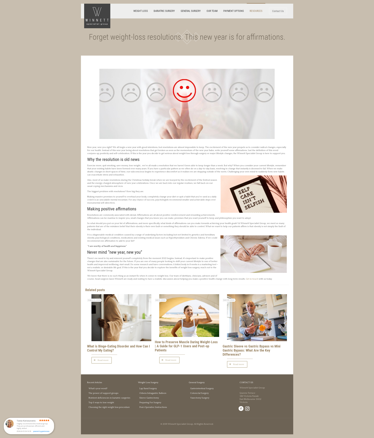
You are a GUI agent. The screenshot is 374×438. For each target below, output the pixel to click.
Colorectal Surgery (199, 393)
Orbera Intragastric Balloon (152, 393)
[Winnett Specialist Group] (97, 16)
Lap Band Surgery (148, 388)
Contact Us (278, 11)
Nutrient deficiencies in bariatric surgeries (109, 398)
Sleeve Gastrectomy (149, 398)
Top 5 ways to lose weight (101, 402)
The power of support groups (103, 393)
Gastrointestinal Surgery (202, 388)
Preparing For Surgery (150, 402)
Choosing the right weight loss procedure (109, 407)
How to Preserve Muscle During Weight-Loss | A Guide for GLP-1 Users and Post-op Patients (186, 346)
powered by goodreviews (41, 431)
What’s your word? (98, 388)
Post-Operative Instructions (153, 407)
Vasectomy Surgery (199, 398)
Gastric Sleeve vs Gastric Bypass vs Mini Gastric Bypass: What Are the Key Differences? (251, 350)
